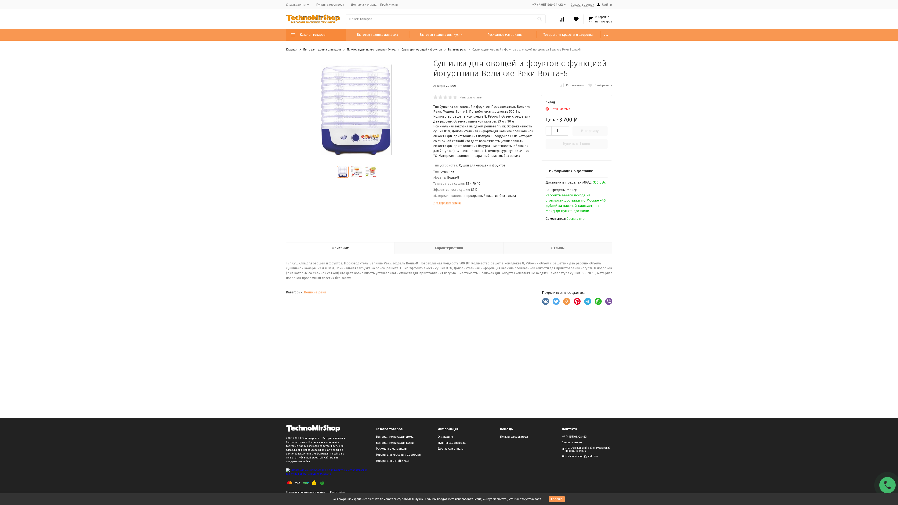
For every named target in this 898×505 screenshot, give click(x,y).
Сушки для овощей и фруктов (422, 49)
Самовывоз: (556, 218)
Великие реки (457, 49)
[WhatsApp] (598, 301)
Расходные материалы (505, 35)
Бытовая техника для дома (377, 35)
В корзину (590, 131)
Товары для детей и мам (392, 460)
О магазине (445, 436)
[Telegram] (587, 301)
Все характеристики (447, 203)
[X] (556, 301)
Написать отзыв (471, 97)
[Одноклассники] (566, 301)
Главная (291, 49)
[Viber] (608, 301)
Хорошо (556, 499)
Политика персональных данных (305, 492)
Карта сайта (337, 492)
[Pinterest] (577, 301)
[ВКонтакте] (545, 301)
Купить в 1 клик (576, 143)
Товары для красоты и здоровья (568, 35)
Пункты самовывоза (330, 4)
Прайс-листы (389, 4)
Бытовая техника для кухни (441, 35)
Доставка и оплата (364, 4)
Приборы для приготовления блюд (371, 49)
